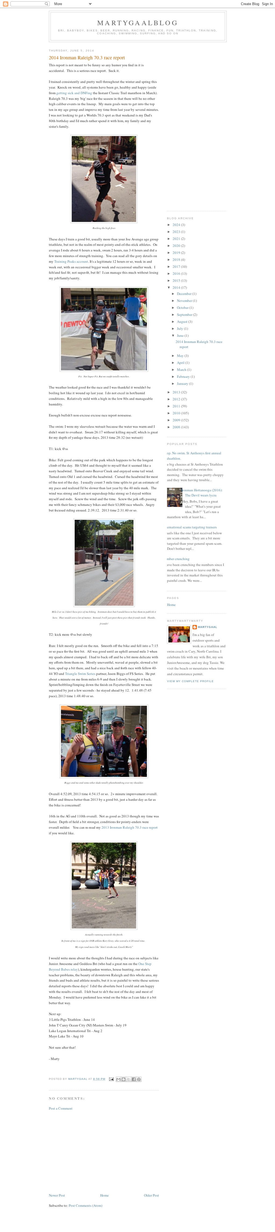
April (181, 362)
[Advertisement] (104, 1151)
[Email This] (118, 1079)
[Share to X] (128, 1079)
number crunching (176, 558)
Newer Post (57, 1195)
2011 (177, 406)
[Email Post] (111, 1078)
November (185, 300)
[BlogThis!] (123, 1079)
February (184, 376)
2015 (177, 280)
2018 (177, 259)
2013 (177, 392)
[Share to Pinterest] (139, 1079)
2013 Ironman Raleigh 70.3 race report (130, 827)
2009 (177, 420)
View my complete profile (190, 681)
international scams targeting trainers (190, 527)
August (182, 321)
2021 (177, 238)
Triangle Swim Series (80, 673)
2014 (177, 287)
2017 (177, 266)
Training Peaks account (71, 261)
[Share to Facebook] (133, 1079)
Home (104, 1195)
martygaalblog (137, 22)
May (180, 355)
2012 (177, 399)
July (180, 328)
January (183, 383)
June (180, 335)
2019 (177, 252)
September (185, 314)
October (183, 307)
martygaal (207, 627)
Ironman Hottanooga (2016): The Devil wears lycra (202, 493)
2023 (177, 231)
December (184, 293)
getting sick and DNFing (74, 92)
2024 (177, 224)
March (182, 369)
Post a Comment (61, 1108)
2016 (177, 273)
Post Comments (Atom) (85, 1205)
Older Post (151, 1195)
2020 (177, 245)
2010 (177, 413)
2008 (177, 427)
